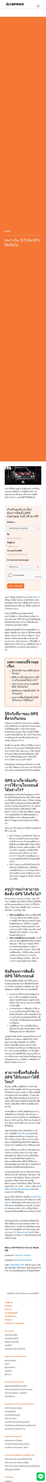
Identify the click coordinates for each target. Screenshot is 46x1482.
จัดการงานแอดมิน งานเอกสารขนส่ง (18, 1389)
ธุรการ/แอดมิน (10, 1360)
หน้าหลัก (8, 1305)
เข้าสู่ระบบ (9, 1302)
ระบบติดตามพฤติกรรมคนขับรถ (17, 1443)
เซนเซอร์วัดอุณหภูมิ (12, 1414)
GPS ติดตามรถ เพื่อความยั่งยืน (17, 1462)
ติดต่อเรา (8, 1319)
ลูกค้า (7, 1363)
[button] (38, 4)
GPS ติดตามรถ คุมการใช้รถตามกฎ (18, 1459)
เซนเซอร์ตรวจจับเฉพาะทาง (15, 1428)
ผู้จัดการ (8, 1374)
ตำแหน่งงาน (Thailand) (14, 1323)
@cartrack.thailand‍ (23, 1260)
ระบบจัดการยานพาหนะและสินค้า (17, 1421)
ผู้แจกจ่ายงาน (10, 1367)
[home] (15, 4)
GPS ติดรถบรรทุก (20, 1232)
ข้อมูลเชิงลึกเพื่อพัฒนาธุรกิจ (16, 1385)
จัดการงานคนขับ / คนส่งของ (16, 1392)
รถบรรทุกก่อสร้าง (11, 1338)
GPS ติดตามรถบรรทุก (13, 1407)
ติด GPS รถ (35, 597)
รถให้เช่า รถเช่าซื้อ (12, 1341)
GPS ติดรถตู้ (23, 1133)
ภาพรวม (8, 1309)
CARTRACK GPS (17, 1265)
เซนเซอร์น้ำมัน (35, 1197)
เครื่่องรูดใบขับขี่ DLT (13, 1469)
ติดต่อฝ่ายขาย (10, 1316)
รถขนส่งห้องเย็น (11, 1334)
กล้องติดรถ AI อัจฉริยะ (14, 1440)
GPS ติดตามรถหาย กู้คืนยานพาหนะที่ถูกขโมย (22, 1466)
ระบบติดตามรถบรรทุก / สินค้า (16, 1447)
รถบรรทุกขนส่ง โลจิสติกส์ (15, 1348)
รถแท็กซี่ (8, 1345)
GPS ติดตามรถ (11, 1418)
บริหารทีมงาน (10, 1396)
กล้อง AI (8, 1202)
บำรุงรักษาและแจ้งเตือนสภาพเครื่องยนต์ (20, 1425)
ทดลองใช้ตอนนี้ (11, 1312)
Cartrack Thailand (23, 1255)
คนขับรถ (8, 1370)
